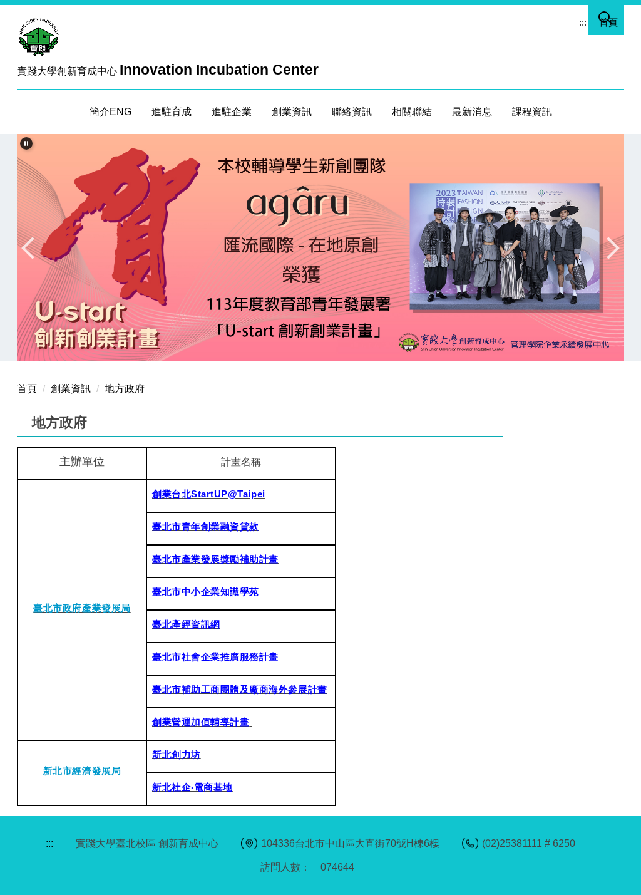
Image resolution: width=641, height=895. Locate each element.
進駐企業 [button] (232, 111)
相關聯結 (412, 111)
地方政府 (125, 388)
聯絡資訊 (352, 111)
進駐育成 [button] (171, 111)
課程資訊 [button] (532, 111)
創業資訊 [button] (292, 111)
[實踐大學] (41, 36)
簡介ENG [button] (110, 111)
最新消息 (472, 111)
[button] (26, 143)
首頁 (608, 22)
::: (583, 22)
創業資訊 (71, 388)
